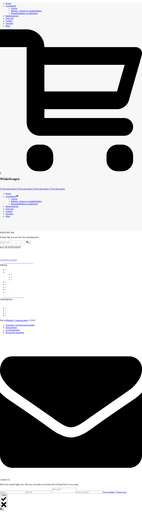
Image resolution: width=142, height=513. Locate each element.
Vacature (9, 23)
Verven (14, 8)
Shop (8, 26)
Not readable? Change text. (115, 492)
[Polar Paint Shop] (32, 189)
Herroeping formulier (13, 316)
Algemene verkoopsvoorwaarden (17, 308)
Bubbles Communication (17, 320)
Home (8, 3)
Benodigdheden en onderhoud (24, 13)
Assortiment (11, 6)
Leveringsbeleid (11, 313)
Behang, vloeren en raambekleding (26, 11)
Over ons (10, 18)
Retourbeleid (10, 311)
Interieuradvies (12, 16)
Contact (9, 21)
